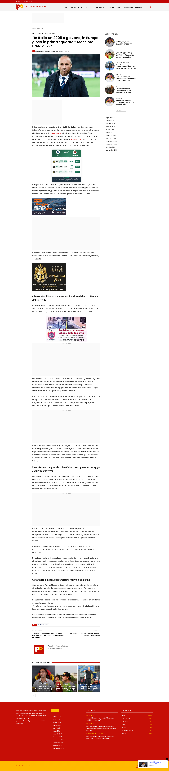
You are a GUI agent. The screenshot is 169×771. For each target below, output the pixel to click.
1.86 (57, 167)
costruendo (55, 133)
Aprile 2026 (110, 129)
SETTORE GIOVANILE (49, 33)
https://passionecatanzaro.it (55, 648)
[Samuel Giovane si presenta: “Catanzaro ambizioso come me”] (43, 679)
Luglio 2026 (110, 121)
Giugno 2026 (110, 124)
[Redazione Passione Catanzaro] (33, 51)
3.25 (61, 167)
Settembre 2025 (111, 150)
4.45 (65, 167)
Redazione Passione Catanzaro (47, 51)
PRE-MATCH (119, 74)
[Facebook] (137, 766)
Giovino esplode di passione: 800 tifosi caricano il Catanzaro (123, 90)
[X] (151, 766)
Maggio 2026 (110, 127)
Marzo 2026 (110, 132)
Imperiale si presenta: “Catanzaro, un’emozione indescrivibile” (125, 102)
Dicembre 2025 (111, 141)
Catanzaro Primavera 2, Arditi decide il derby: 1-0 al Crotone (85, 634)
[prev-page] (33, 695)
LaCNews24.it (76, 139)
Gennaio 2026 (111, 138)
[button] (150, 7)
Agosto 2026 (110, 118)
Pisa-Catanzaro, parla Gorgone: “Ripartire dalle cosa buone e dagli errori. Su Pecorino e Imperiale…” (66, 687)
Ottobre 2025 (110, 147)
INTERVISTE (40, 29)
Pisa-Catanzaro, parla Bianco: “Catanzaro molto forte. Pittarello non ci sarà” (89, 687)
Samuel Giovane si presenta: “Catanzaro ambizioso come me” (43, 688)
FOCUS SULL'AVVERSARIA (89, 681)
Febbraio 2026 (111, 135)
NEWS (117, 86)
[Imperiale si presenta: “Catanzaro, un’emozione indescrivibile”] (110, 101)
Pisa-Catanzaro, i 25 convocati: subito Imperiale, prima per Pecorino (126, 78)
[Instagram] (142, 766)
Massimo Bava (43, 624)
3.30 (61, 161)
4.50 (65, 161)
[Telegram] (146, 766)
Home (34, 29)
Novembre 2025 (111, 144)
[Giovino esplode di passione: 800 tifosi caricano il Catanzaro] (110, 89)
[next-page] (36, 695)
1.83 (57, 161)
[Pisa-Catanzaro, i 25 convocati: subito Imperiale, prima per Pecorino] (110, 77)
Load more (120, 110)
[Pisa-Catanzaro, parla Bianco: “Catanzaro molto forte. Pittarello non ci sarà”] (89, 679)
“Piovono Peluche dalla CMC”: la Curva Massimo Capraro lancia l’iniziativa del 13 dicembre (48, 635)
